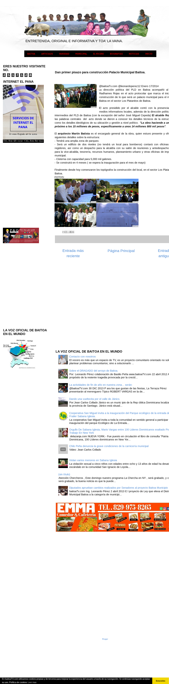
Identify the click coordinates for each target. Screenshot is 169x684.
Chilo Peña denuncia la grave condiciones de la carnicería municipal (109, 446)
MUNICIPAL (81, 53)
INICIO (148, 53)
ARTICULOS (47, 53)
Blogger (105, 639)
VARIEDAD (64, 53)
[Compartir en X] (68, 232)
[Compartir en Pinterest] (73, 232)
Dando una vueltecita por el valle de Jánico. (94, 398)
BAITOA (31, 53)
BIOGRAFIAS (116, 53)
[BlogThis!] (66, 232)
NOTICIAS (134, 53)
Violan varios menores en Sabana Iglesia (93, 460)
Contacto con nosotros (82, 356)
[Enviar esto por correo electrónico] (63, 232)
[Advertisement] (75, 305)
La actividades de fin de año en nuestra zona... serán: (100, 384)
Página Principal (121, 251)
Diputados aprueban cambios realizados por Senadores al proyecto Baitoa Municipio (118, 487)
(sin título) (64, 474)
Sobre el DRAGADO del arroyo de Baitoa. (93, 370)
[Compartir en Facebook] (70, 232)
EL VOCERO (98, 53)
